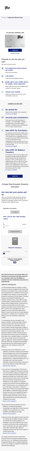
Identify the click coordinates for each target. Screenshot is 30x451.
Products (3, 17)
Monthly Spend (6, 225)
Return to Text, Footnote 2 (9, 401)
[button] (15, 53)
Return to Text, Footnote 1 (9, 365)
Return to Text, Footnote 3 (9, 413)
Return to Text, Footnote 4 (9, 433)
